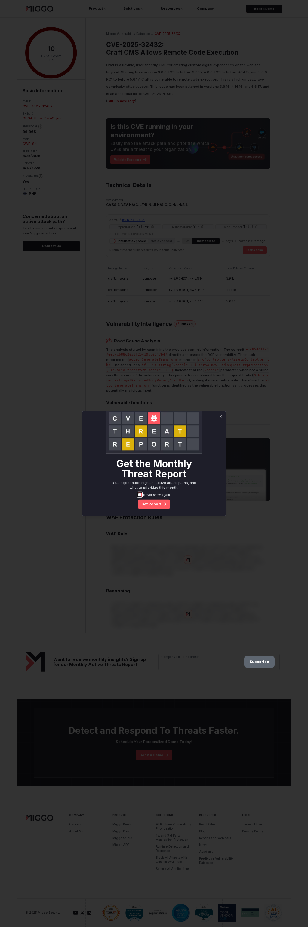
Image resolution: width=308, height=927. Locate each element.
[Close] (220, 416)
